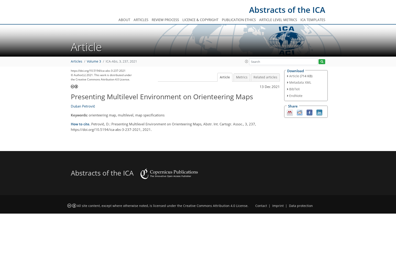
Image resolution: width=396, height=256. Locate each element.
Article (225, 77)
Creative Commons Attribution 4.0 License (215, 206)
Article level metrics (278, 19)
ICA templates (312, 19)
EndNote (295, 96)
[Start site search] (322, 61)
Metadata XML (300, 82)
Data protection (301, 206)
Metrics (242, 77)
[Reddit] (300, 112)
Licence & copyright (200, 19)
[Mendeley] (290, 112)
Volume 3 (94, 61)
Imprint (278, 206)
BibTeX (294, 89)
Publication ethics (239, 19)
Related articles (265, 77)
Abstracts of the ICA (287, 9)
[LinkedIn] (319, 112)
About (124, 19)
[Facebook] (309, 112)
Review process (165, 19)
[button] (246, 61)
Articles (141, 19)
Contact (261, 206)
